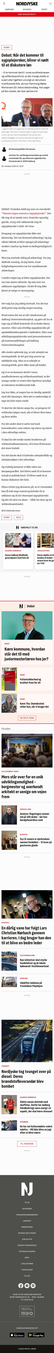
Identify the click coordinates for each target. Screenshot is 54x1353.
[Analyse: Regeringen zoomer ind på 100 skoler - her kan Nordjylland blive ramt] (9, 815)
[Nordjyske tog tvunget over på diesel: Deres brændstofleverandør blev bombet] (27, 1041)
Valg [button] (18, 517)
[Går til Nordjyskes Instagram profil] (27, 1285)
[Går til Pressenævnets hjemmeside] (27, 1311)
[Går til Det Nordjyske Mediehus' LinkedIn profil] (33, 1285)
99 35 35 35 (28, 1300)
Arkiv (27, 1257)
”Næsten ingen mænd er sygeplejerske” (24, 213)
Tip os (27, 1203)
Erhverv (27, 9)
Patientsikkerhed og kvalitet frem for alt (30, 681)
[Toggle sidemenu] (50, 3)
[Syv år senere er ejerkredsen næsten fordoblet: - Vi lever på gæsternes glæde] (9, 840)
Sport (44, 9)
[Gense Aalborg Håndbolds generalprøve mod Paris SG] (18, 540)
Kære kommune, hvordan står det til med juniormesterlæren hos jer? (26, 654)
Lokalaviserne (27, 1264)
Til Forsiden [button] (27, 1144)
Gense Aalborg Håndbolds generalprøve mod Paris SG (17, 556)
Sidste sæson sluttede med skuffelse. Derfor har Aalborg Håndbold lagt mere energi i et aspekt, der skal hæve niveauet (36, 1106)
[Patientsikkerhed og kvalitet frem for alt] (9, 679)
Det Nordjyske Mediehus (31, 1294)
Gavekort (27, 1221)
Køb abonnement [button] (27, 14)
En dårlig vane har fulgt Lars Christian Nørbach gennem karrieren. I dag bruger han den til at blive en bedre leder (26, 935)
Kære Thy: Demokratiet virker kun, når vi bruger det (34, 705)
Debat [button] (7, 47)
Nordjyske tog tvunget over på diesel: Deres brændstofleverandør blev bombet (26, 1079)
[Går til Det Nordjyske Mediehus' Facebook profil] (20, 1285)
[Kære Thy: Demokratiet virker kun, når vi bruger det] (9, 703)
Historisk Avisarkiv (27, 1251)
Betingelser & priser (27, 1233)
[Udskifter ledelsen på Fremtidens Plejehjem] (9, 982)
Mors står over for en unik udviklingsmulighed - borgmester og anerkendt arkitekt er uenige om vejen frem (24, 787)
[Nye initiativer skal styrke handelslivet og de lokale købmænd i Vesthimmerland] (9, 961)
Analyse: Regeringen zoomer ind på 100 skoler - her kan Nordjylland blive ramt (34, 817)
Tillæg (27, 1276)
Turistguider (27, 1270)
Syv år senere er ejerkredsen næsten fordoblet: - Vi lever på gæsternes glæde (36, 842)
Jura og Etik (27, 1239)
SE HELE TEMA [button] (27, 718)
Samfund (9, 9)
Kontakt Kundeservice (27, 1245)
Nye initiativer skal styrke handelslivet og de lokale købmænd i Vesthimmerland (34, 963)
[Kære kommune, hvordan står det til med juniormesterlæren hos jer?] (27, 625)
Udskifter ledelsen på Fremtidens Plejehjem (31, 984)
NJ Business (27, 1209)
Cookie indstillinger (27, 1349)
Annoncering (27, 1227)
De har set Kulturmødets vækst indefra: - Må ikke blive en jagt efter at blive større (36, 1129)
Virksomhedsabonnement (27, 1215)
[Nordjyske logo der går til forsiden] (27, 3)
